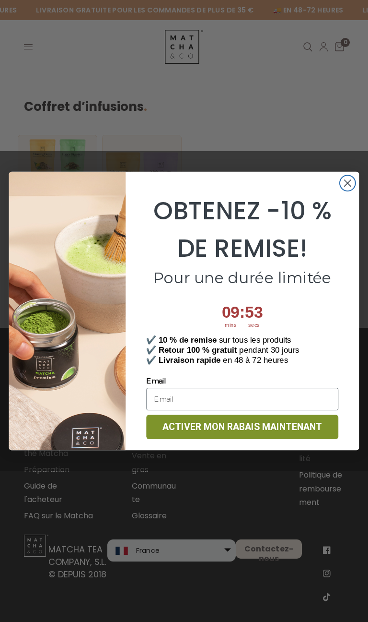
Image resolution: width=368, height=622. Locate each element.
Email (156, 381)
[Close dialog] (348, 183)
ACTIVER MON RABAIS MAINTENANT (242, 426)
